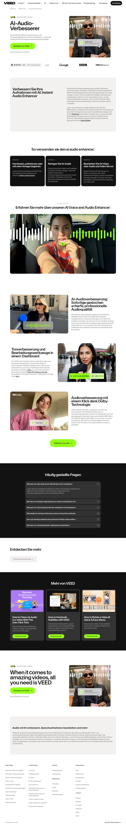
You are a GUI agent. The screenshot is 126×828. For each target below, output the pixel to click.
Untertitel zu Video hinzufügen (14, 774)
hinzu (17, 376)
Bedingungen (80, 777)
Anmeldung (103, 3)
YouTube (78, 798)
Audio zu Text (9, 781)
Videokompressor (11, 792)
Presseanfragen (81, 788)
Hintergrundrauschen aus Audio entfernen (37, 789)
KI (45, 3)
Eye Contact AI (33, 785)
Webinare (55, 791)
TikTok (77, 812)
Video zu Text (9, 799)
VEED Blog (55, 784)
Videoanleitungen (57, 794)
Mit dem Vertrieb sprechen (71, 3)
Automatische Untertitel (12, 785)
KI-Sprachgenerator (35, 781)
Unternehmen (56, 774)
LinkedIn (78, 802)
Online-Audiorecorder (27, 175)
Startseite (13, 9)
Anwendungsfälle (34, 3)
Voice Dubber (86, 120)
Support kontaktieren (82, 785)
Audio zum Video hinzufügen (14, 770)
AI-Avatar (32, 770)
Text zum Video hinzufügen (13, 777)
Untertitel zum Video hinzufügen (15, 788)
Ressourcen (54, 3)
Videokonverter (10, 795)
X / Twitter (79, 805)
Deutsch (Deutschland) (112, 822)
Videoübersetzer (10, 802)
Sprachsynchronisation (36, 806)
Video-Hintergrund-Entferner (38, 803)
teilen (29, 370)
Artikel (54, 787)
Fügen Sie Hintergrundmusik (37, 372)
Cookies (78, 781)
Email (77, 816)
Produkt (21, 3)
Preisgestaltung (89, 3)
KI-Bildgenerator (34, 774)
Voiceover (75, 114)
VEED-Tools (22, 9)
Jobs (77, 770)
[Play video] (63, 244)
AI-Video (31, 777)
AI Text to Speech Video (36, 799)
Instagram (79, 809)
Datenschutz (80, 774)
